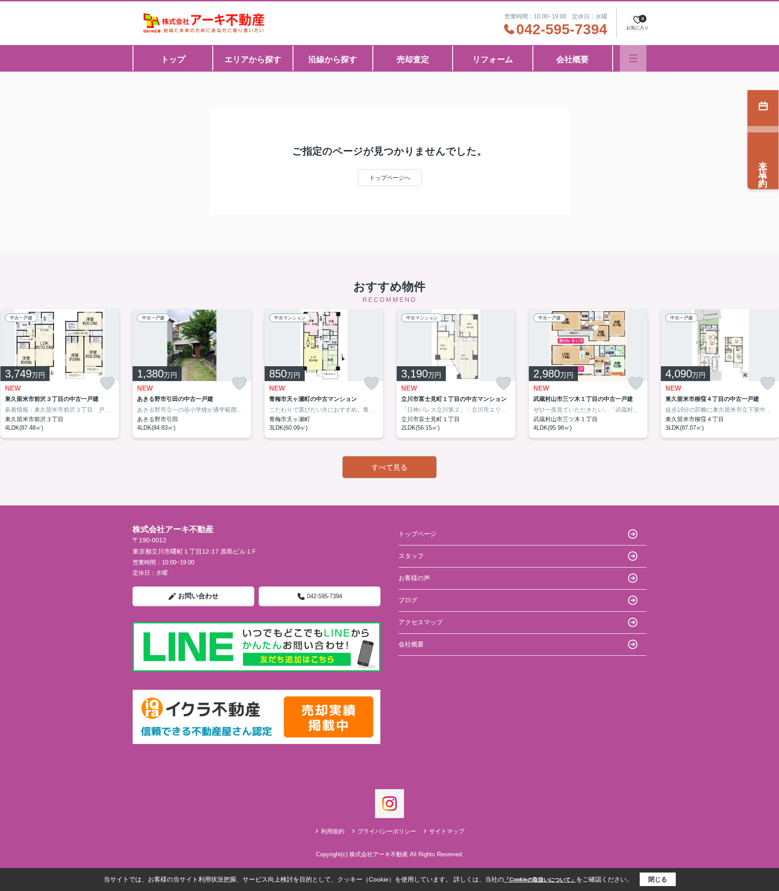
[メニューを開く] (633, 58)
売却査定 (413, 59)
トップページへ (389, 177)
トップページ (417, 533)
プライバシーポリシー (386, 831)
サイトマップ (446, 831)
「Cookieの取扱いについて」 (540, 880)
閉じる (657, 879)
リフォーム (492, 59)
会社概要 (572, 59)
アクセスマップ (421, 622)
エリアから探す (253, 59)
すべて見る (389, 467)
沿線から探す (332, 59)
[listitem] (192, 373)
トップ (173, 59)
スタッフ (411, 555)
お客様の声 (414, 578)
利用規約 (332, 831)
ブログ (408, 600)
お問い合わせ (198, 596)
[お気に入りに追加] (107, 383)
